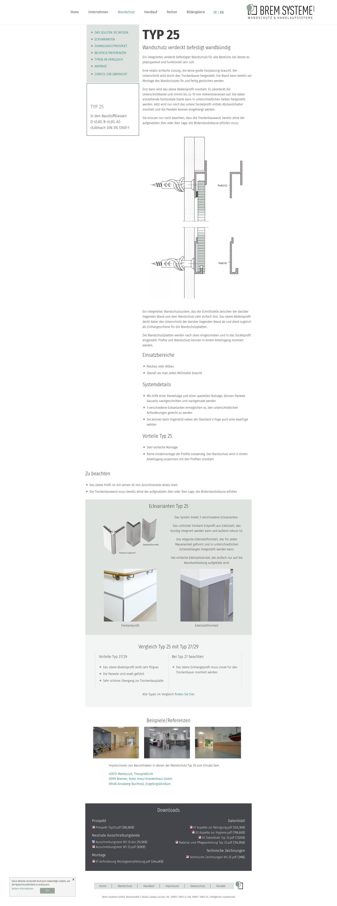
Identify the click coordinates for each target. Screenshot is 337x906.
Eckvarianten (105, 39)
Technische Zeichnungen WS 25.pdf (213, 857)
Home (75, 12)
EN (222, 12)
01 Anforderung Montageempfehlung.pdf (122, 861)
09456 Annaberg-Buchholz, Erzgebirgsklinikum (140, 784)
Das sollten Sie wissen (111, 32)
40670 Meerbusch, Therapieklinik (131, 774)
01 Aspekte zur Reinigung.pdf (212, 827)
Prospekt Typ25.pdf (108, 827)
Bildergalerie (196, 12)
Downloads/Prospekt (111, 46)
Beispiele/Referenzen (110, 53)
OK (47, 890)
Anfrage (101, 66)
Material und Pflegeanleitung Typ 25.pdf (205, 842)
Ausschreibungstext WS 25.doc (115, 842)
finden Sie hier (184, 694)
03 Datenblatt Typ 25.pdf (217, 838)
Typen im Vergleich (109, 59)
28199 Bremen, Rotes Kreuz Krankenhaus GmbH (140, 779)
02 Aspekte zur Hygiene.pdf (213, 832)
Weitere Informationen (23, 888)
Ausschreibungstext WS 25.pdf (115, 847)
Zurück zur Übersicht (111, 74)
